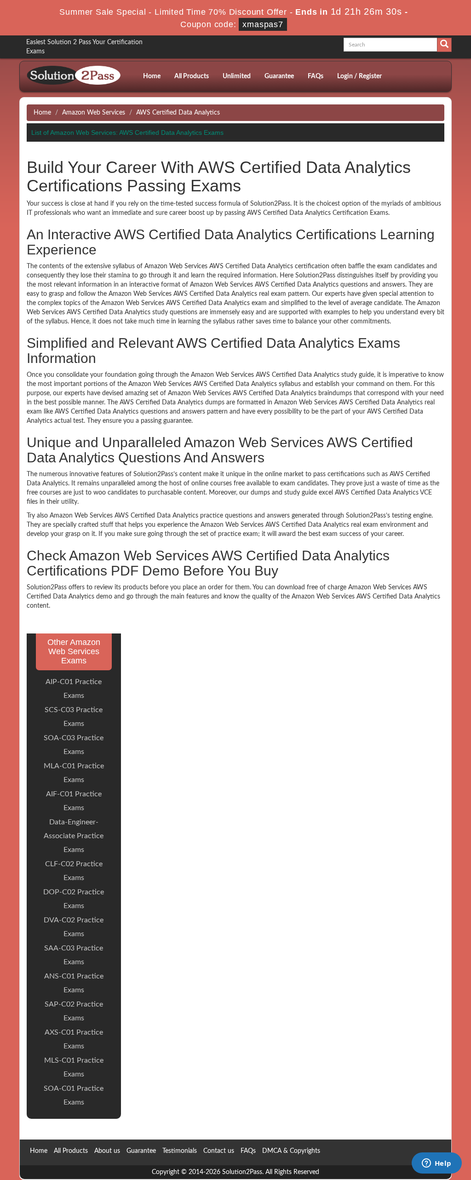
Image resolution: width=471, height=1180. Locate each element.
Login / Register (359, 76)
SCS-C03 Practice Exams (74, 716)
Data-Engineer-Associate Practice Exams (73, 835)
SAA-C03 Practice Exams (73, 955)
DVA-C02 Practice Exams (73, 927)
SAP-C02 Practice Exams (74, 1011)
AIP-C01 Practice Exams (74, 688)
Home (152, 76)
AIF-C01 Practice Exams (74, 801)
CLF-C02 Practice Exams (74, 870)
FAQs (315, 76)
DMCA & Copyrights (291, 1151)
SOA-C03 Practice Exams (73, 744)
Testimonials (179, 1151)
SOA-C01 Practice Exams (73, 1095)
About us (107, 1151)
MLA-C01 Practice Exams (74, 772)
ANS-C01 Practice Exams (73, 983)
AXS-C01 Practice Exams (74, 1039)
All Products (191, 76)
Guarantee (279, 76)
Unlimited (237, 76)
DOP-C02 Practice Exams (73, 898)
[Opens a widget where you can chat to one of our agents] (436, 1163)
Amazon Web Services (93, 112)
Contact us (218, 1151)
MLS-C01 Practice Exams (73, 1067)
